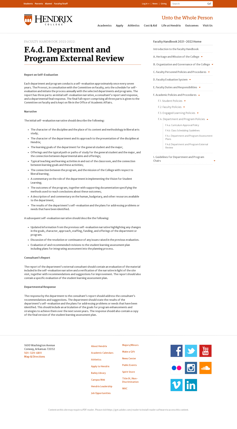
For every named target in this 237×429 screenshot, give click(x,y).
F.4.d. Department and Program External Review (186, 146)
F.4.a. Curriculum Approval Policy (182, 125)
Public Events (129, 365)
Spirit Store (128, 371)
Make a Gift (128, 351)
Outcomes (191, 25)
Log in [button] (145, 3)
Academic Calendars (102, 352)
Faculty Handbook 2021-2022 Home (177, 41)
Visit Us (207, 25)
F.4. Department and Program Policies (181, 119)
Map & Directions (34, 356)
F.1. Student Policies (170, 100)
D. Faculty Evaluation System (170, 79)
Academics (105, 25)
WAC (124, 388)
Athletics (133, 25)
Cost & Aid (150, 25)
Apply (119, 25)
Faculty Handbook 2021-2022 (49, 41)
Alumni (48, 3)
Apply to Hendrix (100, 366)
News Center (129, 358)
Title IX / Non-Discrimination (130, 380)
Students (28, 3)
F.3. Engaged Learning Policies (176, 113)
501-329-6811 (33, 352)
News (155, 3)
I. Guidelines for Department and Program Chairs (178, 158)
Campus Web (98, 379)
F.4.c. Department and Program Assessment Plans (188, 137)
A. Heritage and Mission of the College (176, 56)
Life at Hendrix (171, 25)
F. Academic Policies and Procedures (175, 94)
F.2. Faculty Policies (170, 107)
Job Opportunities (101, 393)
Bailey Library (98, 373)
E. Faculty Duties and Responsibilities (175, 87)
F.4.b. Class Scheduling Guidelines (182, 130)
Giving (164, 3)
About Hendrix (99, 346)
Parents (39, 3)
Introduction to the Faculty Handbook (176, 49)
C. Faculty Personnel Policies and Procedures (179, 72)
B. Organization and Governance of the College (181, 64)
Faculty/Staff (61, 3)
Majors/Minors (130, 345)
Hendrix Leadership (101, 386)
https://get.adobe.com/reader (123, 410)
